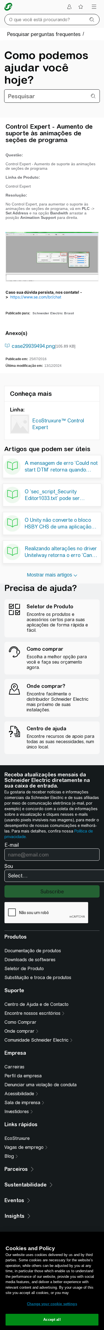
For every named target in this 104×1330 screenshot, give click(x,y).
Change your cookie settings (52, 1304)
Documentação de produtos (32, 950)
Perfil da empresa (23, 1075)
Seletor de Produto (24, 968)
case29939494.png (33, 346)
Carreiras (14, 1067)
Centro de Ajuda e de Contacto (36, 1004)
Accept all (51, 1319)
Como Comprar (20, 1022)
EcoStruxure (17, 1138)
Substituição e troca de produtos (37, 977)
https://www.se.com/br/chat (35, 297)
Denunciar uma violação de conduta (40, 1084)
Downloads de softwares (29, 959)
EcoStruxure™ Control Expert (58, 424)
